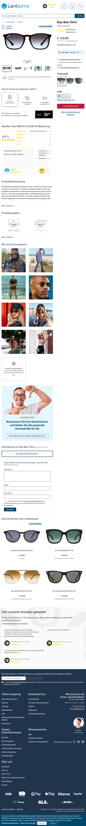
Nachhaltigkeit (7, 781)
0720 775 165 (79, 706)
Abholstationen (7, 710)
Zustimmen (42, 823)
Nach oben (20, 809)
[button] (7, 68)
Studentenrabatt (7, 755)
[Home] (2, 22)
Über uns (5, 770)
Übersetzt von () (14, 154)
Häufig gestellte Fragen (36, 714)
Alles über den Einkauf (10, 699)
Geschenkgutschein (9, 744)
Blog (30, 734)
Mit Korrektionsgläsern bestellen (70, 113)
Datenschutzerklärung (10, 823)
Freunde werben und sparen (11, 748)
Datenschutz (6, 723)
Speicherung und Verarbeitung (32, 501)
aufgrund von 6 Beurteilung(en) (71, 30)
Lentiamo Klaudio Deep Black (22, 551)
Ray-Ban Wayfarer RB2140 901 (64, 591)
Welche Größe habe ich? (66, 100)
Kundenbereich (33, 699)
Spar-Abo (5, 737)
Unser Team (6, 774)
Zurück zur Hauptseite (8, 809)
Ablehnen (53, 823)
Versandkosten (73, 41)
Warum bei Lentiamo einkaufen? (13, 777)
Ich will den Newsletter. (34, 678)
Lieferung (5, 706)
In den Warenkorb (70, 106)
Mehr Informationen (28, 823)
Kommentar (8, 469)
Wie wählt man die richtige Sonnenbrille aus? (27, 435)
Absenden (10, 509)
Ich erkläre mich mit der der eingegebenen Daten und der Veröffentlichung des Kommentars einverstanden (24, 503)
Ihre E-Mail (8, 493)
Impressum (6, 766)
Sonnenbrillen (10, 22)
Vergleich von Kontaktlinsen (38, 742)
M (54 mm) (65, 96)
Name (6, 485)
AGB (3, 714)
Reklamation (32, 710)
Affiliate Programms (9, 752)
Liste (30, 818)
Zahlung (5, 703)
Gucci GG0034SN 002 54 (64, 551)
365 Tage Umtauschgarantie (38, 703)
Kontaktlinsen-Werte (35, 738)
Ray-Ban (20, 22)
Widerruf (31, 706)
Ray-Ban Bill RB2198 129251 (22, 591)
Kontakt (4, 785)
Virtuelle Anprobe (9, 27)
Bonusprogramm (8, 741)
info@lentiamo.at (78, 709)
